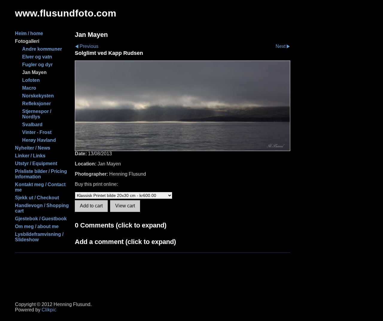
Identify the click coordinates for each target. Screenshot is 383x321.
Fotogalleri (27, 41)
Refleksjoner (36, 103)
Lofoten (31, 80)
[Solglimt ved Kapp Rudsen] (182, 106)
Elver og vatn (37, 56)
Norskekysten (38, 95)
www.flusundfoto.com (65, 13)
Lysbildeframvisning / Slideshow (39, 237)
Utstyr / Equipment (36, 163)
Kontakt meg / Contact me (40, 187)
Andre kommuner (42, 49)
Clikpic (49, 309)
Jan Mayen (34, 72)
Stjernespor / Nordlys (36, 114)
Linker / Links (30, 155)
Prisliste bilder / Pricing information (41, 174)
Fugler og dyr (37, 64)
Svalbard (32, 124)
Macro (29, 88)
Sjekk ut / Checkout (37, 197)
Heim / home (29, 33)
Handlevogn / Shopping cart (42, 208)
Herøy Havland (39, 140)
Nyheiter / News (32, 147)
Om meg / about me (37, 226)
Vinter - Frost (36, 132)
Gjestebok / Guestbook (41, 218)
